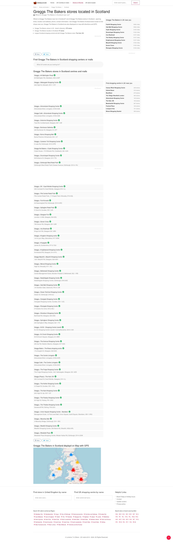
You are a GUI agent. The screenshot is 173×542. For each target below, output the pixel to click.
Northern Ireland (95, 519)
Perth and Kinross (106, 519)
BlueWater (109, 93)
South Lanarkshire (76, 522)
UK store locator (90, 3)
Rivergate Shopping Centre (114, 48)
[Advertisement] (67, 43)
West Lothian (52, 524)
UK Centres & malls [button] (62, 3)
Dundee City (103, 514)
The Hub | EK (80, 33)
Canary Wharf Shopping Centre (115, 88)
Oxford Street (110, 90)
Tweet (47, 54)
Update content (121, 501)
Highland (86, 517)
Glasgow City (78, 517)
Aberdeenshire (49, 514)
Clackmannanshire (78, 514)
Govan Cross (110, 45)
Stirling (103, 522)
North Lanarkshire (66, 519)
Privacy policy (121, 504)
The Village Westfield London (115, 95)
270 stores (69, 28)
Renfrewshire (38, 522)
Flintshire (69, 517)
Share (37, 54)
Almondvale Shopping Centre (115, 98)
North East (48, 519)
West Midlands (62, 524)
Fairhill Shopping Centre (113, 24)
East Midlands (39, 517)
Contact (119, 499)
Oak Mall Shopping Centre (114, 27)
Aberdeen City (39, 514)
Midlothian (106, 517)
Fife (64, 517)
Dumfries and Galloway (91, 514)
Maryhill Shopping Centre (114, 43)
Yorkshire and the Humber (75, 524)
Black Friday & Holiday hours (126, 497)
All (135, 522)
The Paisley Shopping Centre (115, 37)
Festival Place (110, 106)
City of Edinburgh (65, 514)
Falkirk (58, 517)
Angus (57, 514)
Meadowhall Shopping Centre (115, 103)
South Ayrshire (48, 522)
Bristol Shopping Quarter (113, 111)
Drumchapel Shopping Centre (115, 32)
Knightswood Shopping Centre (115, 40)
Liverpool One (110, 109)
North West (76, 519)
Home (52, 3)
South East (58, 522)
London (99, 517)
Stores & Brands (78, 3)
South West (87, 522)
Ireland (93, 517)
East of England (49, 517)
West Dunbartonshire (40, 524)
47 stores (61, 31)
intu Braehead (110, 35)
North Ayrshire (39, 519)
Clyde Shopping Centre (113, 30)
